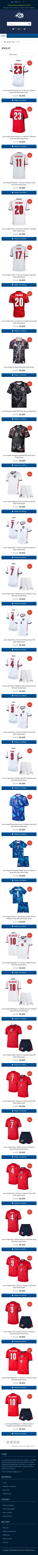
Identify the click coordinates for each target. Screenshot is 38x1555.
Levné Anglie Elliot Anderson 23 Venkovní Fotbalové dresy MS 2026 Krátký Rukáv (19, 137)
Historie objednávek (9, 1531)
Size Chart (6, 1490)
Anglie (18, 42)
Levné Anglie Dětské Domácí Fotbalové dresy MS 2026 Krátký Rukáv (19, 502)
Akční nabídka (7, 1512)
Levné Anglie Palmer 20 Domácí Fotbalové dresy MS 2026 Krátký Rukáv (19, 230)
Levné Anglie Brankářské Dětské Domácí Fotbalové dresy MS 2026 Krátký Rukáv (19, 871)
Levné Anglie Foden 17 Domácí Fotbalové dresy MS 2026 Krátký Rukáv (19, 276)
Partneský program (9, 1509)
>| (18, 1442)
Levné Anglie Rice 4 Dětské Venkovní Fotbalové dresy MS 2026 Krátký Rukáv (19, 1240)
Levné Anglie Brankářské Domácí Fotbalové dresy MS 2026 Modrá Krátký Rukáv (19, 825)
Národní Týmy (11, 42)
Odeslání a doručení (9, 1486)
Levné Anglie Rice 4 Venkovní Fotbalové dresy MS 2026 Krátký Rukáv (19, 1194)
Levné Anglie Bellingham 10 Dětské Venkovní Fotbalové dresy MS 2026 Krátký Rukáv (19, 1425)
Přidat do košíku (20, 100)
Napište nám (7, 1494)
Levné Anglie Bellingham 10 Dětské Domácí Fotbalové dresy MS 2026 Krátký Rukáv (19, 1010)
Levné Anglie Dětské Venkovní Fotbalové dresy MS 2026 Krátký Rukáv (19, 1056)
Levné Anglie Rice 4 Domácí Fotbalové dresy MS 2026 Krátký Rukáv (19, 641)
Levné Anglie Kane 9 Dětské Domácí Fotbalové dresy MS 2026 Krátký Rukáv (19, 779)
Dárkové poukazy (8, 1505)
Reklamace (6, 1535)
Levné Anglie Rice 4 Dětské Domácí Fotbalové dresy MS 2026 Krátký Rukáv (19, 687)
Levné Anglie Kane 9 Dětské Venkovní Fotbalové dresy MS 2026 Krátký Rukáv (19, 1333)
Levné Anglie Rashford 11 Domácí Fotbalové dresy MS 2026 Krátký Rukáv (19, 184)
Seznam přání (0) (14, 7)
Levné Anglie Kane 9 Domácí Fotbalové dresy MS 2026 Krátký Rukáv (19, 733)
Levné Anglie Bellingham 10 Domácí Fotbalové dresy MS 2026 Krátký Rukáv (19, 964)
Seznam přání (7, 1539)
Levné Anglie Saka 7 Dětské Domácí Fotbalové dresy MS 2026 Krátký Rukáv (19, 595)
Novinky (5, 1542)
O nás (5, 1483)
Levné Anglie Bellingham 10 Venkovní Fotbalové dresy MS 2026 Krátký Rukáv (19, 1379)
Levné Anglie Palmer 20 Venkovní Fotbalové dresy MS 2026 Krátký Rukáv (19, 322)
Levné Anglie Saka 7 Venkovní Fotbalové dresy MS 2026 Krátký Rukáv (19, 1102)
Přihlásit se (16, 2)
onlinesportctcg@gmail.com (14, 1472)
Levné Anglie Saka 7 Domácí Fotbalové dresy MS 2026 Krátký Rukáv (19, 549)
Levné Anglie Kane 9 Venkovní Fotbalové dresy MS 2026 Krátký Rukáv (19, 1286)
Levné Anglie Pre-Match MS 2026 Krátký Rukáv (19, 367)
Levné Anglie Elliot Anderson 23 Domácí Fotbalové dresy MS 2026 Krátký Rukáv (19, 91)
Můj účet (5, 7)
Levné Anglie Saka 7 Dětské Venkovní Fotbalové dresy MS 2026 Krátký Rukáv (19, 1148)
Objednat (32, 7)
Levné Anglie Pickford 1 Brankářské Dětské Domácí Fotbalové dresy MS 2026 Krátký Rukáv (19, 917)
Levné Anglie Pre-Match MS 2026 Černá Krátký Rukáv (19, 411)
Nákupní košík (24, 7)
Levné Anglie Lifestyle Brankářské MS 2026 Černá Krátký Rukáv (19, 456)
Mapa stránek (7, 1516)
